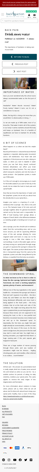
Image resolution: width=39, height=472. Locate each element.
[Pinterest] (3, 460)
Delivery (5, 422)
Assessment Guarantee (10, 428)
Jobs (3, 441)
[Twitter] (25, 460)
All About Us (6, 439)
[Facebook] (20, 460)
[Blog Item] (15, 14)
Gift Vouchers (7, 414)
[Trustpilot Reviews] (31, 11)
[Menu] (2, 15)
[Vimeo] (31, 460)
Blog (4, 406)
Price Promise (7, 431)
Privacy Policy (7, 433)
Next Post (21, 71)
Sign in (29, 17)
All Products (7, 411)
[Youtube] (14, 460)
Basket (34, 17)
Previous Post (21, 64)
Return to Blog (21, 57)
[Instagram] (9, 460)
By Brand (5, 409)
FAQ (3, 417)
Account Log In (7, 436)
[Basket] (5, 448)
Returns (5, 425)
